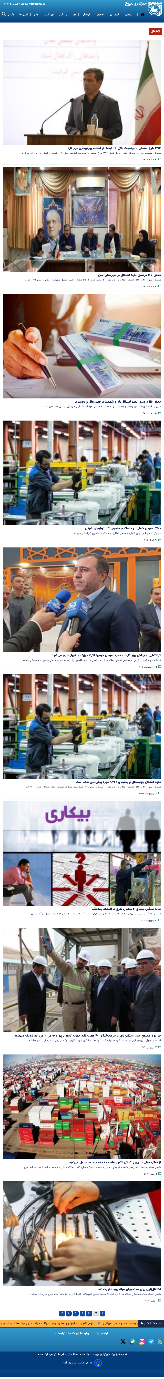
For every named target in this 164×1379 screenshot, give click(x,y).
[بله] (132, 1341)
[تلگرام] (151, 1342)
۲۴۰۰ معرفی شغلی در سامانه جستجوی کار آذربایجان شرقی (123, 528)
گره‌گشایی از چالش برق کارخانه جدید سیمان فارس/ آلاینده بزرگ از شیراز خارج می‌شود (106, 655)
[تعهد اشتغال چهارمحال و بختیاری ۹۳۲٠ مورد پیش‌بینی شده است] (82, 726)
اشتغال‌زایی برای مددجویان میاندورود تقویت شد (129, 1289)
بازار (36, 15)
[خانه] (143, 22)
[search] (4, 13)
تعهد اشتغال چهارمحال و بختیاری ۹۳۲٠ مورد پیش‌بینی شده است (118, 782)
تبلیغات (60, 1333)
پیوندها (72, 1333)
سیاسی (129, 15)
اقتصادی (115, 15)
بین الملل (49, 15)
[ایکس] (123, 1342)
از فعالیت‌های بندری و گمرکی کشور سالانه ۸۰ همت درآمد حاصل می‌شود (115, 1162)
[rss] (159, 1341)
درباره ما (85, 1333)
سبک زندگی (108, 30)
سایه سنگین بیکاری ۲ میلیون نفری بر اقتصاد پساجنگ (126, 908)
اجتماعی (100, 15)
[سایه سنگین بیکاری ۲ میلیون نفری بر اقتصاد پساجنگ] (82, 853)
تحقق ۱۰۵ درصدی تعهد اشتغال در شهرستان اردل (129, 275)
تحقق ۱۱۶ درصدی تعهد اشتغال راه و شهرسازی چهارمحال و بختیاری (118, 401)
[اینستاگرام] (142, 1342)
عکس (11, 15)
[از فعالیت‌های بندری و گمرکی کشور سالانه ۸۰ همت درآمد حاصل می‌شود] (82, 1106)
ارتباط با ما (101, 1333)
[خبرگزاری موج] (155, 8)
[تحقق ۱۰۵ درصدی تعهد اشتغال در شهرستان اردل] (82, 219)
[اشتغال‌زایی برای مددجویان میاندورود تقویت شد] (82, 1233)
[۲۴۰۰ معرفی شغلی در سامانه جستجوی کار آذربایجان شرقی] (82, 473)
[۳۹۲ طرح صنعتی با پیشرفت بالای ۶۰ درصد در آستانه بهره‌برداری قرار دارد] (82, 92)
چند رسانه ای (126, 30)
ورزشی (63, 15)
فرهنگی (86, 15)
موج (96, 1354)
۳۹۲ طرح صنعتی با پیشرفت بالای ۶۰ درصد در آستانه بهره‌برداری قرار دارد (114, 148)
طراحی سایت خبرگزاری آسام (77, 1363)
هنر (74, 15)
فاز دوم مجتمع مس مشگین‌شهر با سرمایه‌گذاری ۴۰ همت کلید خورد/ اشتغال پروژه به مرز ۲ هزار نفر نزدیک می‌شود (87, 1035)
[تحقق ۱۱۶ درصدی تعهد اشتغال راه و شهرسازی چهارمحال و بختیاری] (82, 346)
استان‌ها (24, 15)
